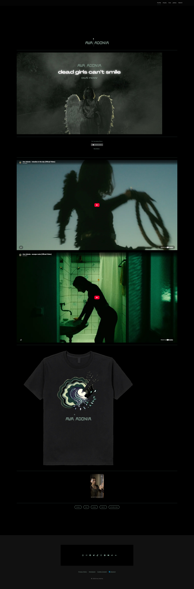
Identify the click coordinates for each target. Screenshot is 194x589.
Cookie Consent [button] (102, 572)
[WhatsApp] (83, 555)
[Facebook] (90, 555)
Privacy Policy (82, 572)
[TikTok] (97, 555)
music (78, 507)
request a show (98, 144)
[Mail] (86, 555)
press (94, 507)
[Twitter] (94, 555)
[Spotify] (105, 555)
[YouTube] (108, 555)
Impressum (92, 572)
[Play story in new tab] (97, 486)
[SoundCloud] (116, 555)
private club (114, 507)
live (86, 507)
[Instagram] (101, 555)
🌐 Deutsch (112, 572)
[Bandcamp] (112, 555)
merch (103, 507)
